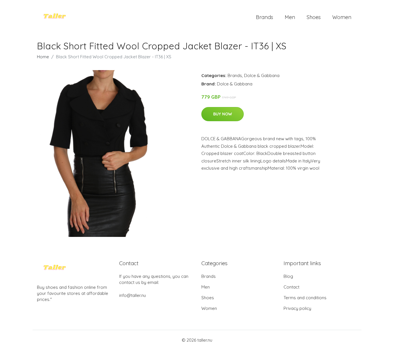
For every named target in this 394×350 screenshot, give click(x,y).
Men (290, 17)
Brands (264, 17)
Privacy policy (297, 308)
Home (43, 56)
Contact (291, 287)
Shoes (314, 17)
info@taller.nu (132, 295)
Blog (288, 276)
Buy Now (222, 114)
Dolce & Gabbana (261, 75)
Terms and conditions (305, 297)
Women (341, 17)
